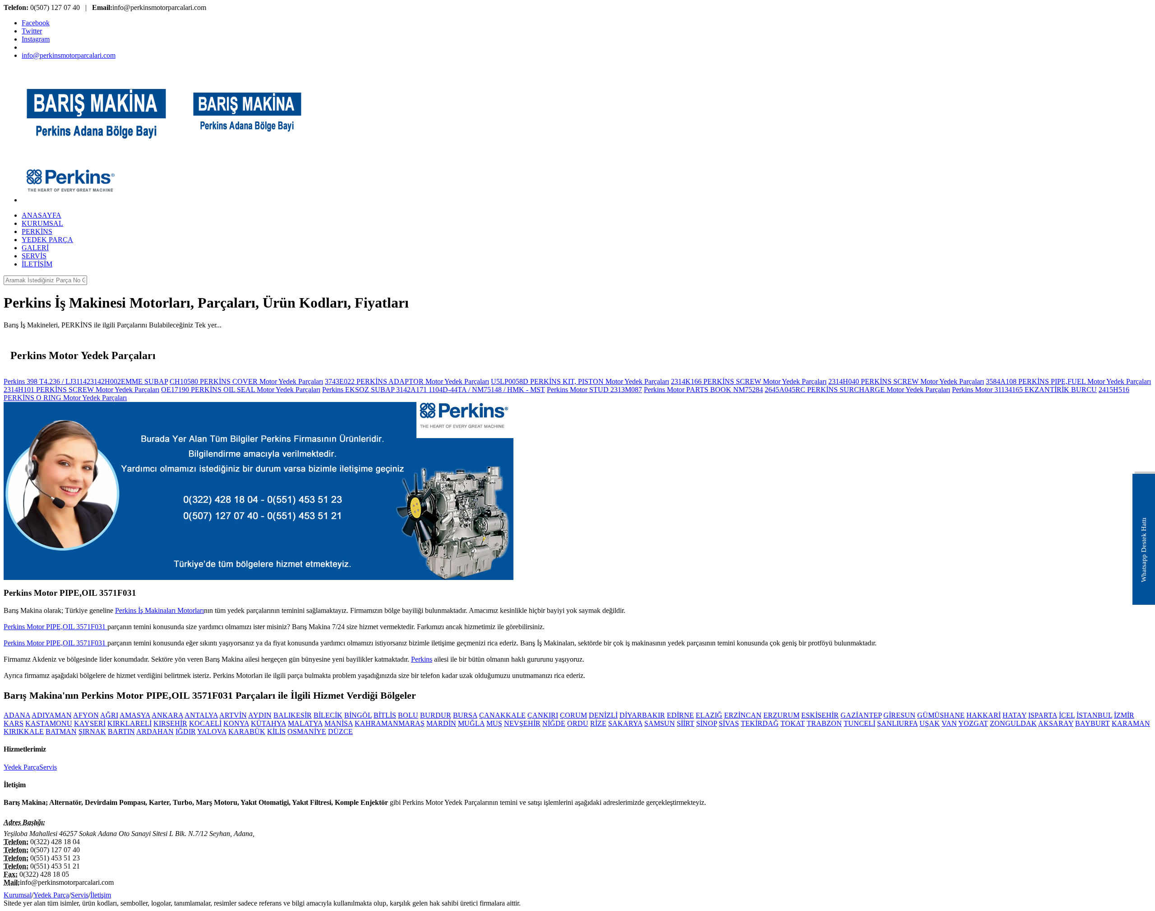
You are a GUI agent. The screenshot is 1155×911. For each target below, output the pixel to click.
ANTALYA (201, 715)
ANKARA (167, 715)
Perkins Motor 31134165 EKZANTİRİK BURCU (1024, 389)
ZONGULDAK (1013, 723)
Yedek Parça (21, 767)
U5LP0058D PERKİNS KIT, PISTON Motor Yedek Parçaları (580, 381)
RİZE (598, 723)
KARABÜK (246, 731)
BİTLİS (385, 715)
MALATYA (305, 723)
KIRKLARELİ (129, 723)
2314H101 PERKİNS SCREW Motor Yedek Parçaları (81, 389)
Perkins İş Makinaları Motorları (159, 610)
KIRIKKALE (24, 731)
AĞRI (109, 715)
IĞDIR (186, 731)
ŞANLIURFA (897, 723)
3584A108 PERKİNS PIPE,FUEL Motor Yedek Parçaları (1068, 381)
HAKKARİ (983, 715)
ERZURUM (781, 715)
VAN (949, 723)
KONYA (236, 723)
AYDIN (260, 715)
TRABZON (824, 723)
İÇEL (1067, 715)
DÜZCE (340, 731)
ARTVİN (233, 715)
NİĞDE (553, 723)
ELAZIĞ (709, 715)
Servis (48, 767)
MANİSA (338, 723)
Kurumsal (18, 895)
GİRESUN (899, 715)
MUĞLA (471, 723)
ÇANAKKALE (502, 715)
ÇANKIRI (542, 715)
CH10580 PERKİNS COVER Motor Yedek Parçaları (246, 381)
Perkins (421, 659)
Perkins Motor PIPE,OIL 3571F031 (55, 627)
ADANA (17, 715)
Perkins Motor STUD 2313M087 (594, 389)
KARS (13, 723)
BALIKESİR (292, 715)
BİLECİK (328, 715)
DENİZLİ (603, 715)
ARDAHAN (155, 731)
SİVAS (729, 723)
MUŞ (494, 723)
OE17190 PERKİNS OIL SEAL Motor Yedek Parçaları (240, 389)
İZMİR (1124, 715)
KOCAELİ (205, 723)
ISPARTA (1042, 715)
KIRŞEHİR (170, 723)
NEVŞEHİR (522, 723)
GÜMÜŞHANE (941, 715)
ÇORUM (573, 715)
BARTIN (121, 731)
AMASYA (135, 715)
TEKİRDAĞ (760, 723)
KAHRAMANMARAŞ (390, 723)
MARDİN (441, 723)
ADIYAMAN (52, 715)
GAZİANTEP (861, 715)
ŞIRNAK (92, 731)
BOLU (408, 715)
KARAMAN (1131, 723)
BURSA (465, 715)
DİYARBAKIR (642, 715)
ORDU (577, 723)
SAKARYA (625, 723)
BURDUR (435, 715)
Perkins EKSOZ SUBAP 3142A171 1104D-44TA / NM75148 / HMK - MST (433, 389)
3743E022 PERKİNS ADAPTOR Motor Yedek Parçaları (407, 381)
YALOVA (211, 731)
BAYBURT (1092, 723)
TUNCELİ (859, 723)
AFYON (86, 715)
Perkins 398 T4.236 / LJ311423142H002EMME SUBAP (86, 381)
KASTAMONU (48, 723)
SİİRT (685, 723)
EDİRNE (680, 715)
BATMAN (61, 731)
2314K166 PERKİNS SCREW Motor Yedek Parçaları (749, 381)
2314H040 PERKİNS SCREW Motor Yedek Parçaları (906, 381)
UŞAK (929, 723)
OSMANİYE (306, 731)
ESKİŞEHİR (820, 715)
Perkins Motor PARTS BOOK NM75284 (703, 389)
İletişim (100, 895)
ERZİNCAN (743, 715)
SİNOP (706, 723)
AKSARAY (1055, 723)
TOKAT (793, 723)
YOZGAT (973, 723)
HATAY (1014, 715)
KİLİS (276, 731)
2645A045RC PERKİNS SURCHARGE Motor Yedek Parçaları (857, 389)
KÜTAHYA (268, 723)
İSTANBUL (1094, 715)
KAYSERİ (90, 723)
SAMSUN (659, 723)
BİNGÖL (358, 715)
